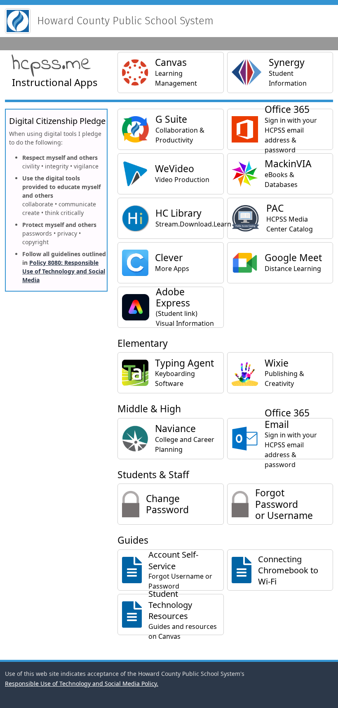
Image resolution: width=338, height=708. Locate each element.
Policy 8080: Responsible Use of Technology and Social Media (63, 271)
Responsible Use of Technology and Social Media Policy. (81, 683)
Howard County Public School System (125, 20)
